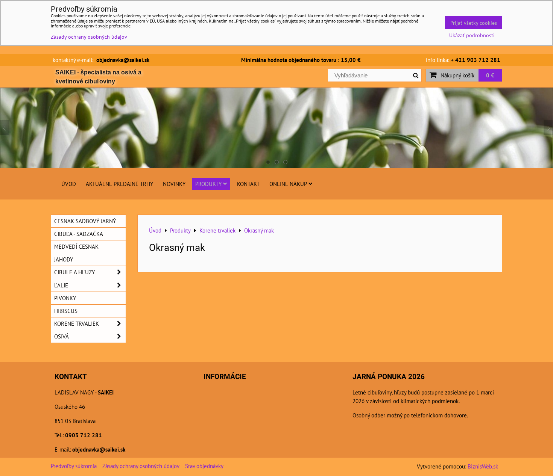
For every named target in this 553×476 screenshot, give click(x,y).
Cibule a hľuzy (74, 272)
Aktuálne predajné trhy (119, 183)
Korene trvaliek (76, 323)
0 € (490, 75)
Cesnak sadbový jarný (85, 221)
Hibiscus (65, 310)
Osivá (61, 336)
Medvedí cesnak (76, 246)
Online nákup (288, 183)
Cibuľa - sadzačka (78, 233)
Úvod (68, 183)
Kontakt (248, 183)
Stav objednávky (204, 466)
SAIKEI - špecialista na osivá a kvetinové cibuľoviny (98, 77)
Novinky (174, 183)
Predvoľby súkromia (74, 466)
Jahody (63, 259)
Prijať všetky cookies (473, 22)
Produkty (208, 183)
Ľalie (61, 285)
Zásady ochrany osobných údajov (140, 466)
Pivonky (65, 298)
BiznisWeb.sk (483, 466)
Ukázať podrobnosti (472, 35)
